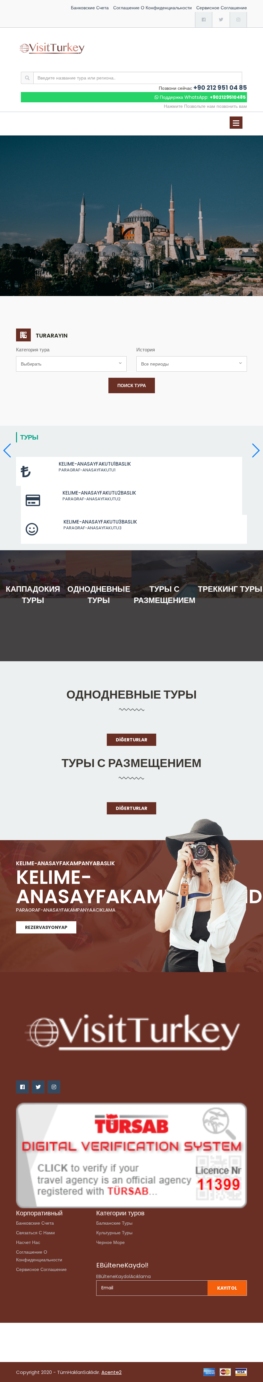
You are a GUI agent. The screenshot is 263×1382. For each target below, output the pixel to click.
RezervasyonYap (46, 927)
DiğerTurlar (131, 740)
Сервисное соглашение (221, 8)
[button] (255, 450)
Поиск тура (131, 385)
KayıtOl (227, 1288)
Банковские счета (90, 8)
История (145, 349)
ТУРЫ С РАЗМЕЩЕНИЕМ (131, 763)
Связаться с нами (35, 1232)
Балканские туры (114, 1223)
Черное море (110, 1242)
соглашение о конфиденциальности (152, 8)
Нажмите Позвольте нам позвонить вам (205, 106)
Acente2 (111, 1372)
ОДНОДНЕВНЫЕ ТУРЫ (131, 694)
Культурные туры (114, 1232)
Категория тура (32, 349)
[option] (131, 215)
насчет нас (28, 1242)
